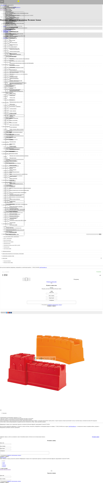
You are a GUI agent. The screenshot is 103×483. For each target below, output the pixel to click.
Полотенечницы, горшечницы (15, 106)
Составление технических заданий (11, 27)
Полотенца (11, 139)
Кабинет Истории (13, 167)
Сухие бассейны (12, 185)
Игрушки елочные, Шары (14, 234)
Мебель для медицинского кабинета (16, 132)
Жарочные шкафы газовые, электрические (17, 209)
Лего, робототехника (13, 42)
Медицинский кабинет (9, 12)
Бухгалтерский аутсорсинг (10, 29)
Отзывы (6, 36)
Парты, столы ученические (14, 124)
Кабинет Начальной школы (14, 171)
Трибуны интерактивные (14, 78)
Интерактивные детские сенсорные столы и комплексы (19, 58)
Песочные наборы (13, 46)
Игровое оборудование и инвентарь (16, 206)
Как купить (5, 31)
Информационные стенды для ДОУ (16, 102)
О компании (5, 32)
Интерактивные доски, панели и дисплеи (17, 60)
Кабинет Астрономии (13, 160)
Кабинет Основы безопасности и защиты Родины (18, 174)
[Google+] (8, 312)
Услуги (4, 26)
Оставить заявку (95, 436)
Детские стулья (12, 97)
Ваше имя (52, 292)
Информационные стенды (14, 149)
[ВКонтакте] (11, 312)
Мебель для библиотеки (14, 118)
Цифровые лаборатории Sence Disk (16, 80)
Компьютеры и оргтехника (10, 8)
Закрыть (6, 456)
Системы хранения (13, 108)
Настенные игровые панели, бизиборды (17, 194)
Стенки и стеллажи (13, 113)
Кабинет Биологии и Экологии (15, 163)
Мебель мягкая (12, 104)
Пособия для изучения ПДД (15, 49)
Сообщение (51, 300)
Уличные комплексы (9, 22)
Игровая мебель (12, 99)
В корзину (76, 279)
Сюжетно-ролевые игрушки (15, 51)
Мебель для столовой (13, 122)
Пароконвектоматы (13, 218)
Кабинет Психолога (13, 176)
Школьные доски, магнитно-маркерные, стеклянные (19, 155)
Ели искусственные (13, 232)
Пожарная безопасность (14, 151)
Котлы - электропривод (14, 211)
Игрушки (7, 6)
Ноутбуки (11, 88)
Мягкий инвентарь (8, 14)
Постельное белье (13, 141)
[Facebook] (9, 312)
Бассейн (11, 202)
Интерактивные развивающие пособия (16, 67)
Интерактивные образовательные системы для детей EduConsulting (22, 63)
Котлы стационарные (13, 213)
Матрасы (11, 137)
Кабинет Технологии (13, 178)
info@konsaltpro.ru (43, 267)
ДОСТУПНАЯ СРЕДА (9, 5)
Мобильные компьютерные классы (16, 83)
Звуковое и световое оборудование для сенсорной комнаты (20, 188)
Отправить (2, 456)
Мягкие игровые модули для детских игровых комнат (19, 190)
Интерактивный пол (13, 69)
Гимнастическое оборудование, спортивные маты (18, 204)
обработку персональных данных (55, 304)
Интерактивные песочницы (14, 65)
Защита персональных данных (10, 37)
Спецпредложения (7, 30)
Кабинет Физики (13, 180)
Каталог (4, 4)
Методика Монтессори (14, 44)
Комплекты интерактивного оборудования (17, 71)
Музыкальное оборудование (10, 13)
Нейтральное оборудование (8, 241)
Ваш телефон (51, 295)
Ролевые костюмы (13, 146)
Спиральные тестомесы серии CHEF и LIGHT (18, 220)
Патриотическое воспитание (10, 17)
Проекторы (12, 74)
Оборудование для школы (10, 16)
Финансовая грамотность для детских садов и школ (14, 23)
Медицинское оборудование (15, 134)
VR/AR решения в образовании (15, 54)
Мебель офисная (8, 11)
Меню (2, 1)
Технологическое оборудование (11, 21)
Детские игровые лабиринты (15, 199)
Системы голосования (13, 76)
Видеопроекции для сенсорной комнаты (17, 196)
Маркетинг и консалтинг (9, 28)
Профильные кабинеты (9, 18)
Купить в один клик (52, 281)
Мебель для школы (8, 10)
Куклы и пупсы (12, 40)
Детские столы (12, 95)
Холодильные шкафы (13, 224)
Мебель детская (8, 9)
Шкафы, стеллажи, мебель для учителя (16, 129)
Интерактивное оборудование (10, 7)
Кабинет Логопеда (13, 169)
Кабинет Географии (13, 165)
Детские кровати (13, 93)
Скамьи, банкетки (13, 110)
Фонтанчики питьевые (14, 153)
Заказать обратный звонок (5, 469)
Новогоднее (7, 25)
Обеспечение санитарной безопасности (12, 15)
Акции (3, 463)
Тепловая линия (12, 222)
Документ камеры (13, 56)
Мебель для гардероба (13, 120)
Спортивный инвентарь (9, 20)
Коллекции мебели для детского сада (16, 91)
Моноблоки (12, 85)
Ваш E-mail (51, 297)
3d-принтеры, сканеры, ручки (10, 24)
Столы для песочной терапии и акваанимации (18, 192)
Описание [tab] (4, 413)
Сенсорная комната (8, 19)
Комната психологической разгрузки (16, 183)
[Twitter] (6, 312)
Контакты (4, 466)
